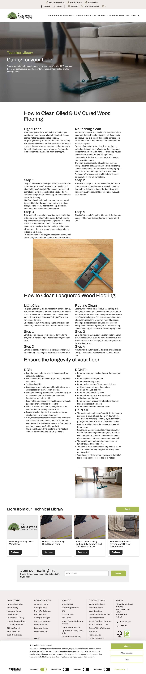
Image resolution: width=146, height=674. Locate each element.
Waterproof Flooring (40, 624)
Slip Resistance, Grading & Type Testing (72, 631)
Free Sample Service (96, 607)
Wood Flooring (67, 15)
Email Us (123, 625)
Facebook (46, 6)
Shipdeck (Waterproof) (14, 635)
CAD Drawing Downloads (70, 607)
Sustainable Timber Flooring (71, 636)
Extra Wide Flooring (41, 631)
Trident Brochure (92, 2)
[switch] (66, 669)
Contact (133, 15)
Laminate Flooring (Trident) (16, 621)
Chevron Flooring (12, 614)
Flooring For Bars (40, 614)
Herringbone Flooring (14, 611)
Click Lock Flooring (13, 628)
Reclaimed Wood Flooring (15, 617)
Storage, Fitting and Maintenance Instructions (73, 622)
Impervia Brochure (76, 2)
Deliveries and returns (96, 617)
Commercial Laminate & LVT (84, 15)
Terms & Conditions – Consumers (100, 621)
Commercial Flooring (41, 604)
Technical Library (67, 604)
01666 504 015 (94, 6)
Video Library (66, 617)
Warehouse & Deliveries (97, 604)
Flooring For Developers (42, 617)
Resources (112, 15)
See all (127, 509)
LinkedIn (59, 6)
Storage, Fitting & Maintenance (99, 628)
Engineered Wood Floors (15, 604)
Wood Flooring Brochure (56, 2)
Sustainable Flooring (41, 628)
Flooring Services (95, 635)
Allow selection (127, 653)
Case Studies (101, 15)
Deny (127, 659)
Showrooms (74, 6)
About (127, 15)
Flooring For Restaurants (42, 611)
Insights (121, 15)
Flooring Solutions (53, 15)
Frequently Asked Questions (71, 627)
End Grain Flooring (13, 631)
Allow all (127, 646)
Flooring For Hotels (40, 607)
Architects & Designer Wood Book (100, 614)
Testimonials (93, 631)
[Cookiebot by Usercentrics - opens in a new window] (15, 669)
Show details (119, 669)
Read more (15, 552)
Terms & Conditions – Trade (98, 624)
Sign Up (118, 573)
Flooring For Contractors (42, 621)
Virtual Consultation (95, 611)
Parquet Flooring (12, 607)
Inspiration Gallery (68, 614)
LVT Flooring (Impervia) (15, 624)
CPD (63, 611)
